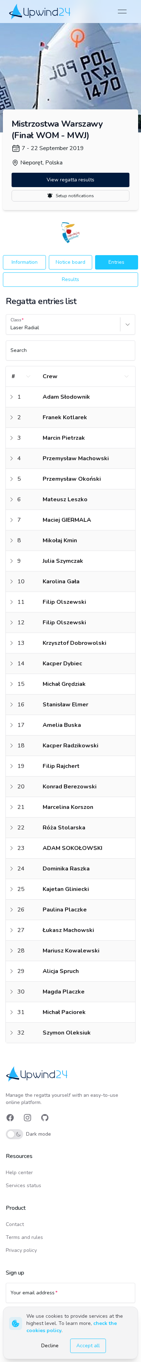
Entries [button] (116, 262)
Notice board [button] (70, 262)
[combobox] (11, 327)
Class (15, 320)
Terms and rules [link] (24, 1237)
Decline (50, 1345)
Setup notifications (75, 196)
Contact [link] (15, 1224)
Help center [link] (19, 1172)
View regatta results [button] (70, 179)
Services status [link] (23, 1185)
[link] (40, 11)
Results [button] (70, 279)
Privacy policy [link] (21, 1250)
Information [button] (25, 262)
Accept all (88, 1345)
